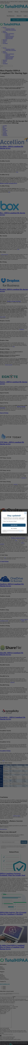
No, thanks (14, 528)
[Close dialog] (25, 513)
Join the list (14, 525)
